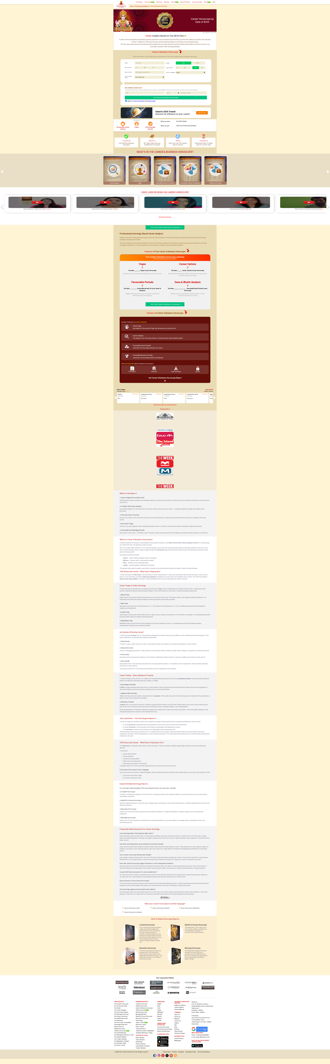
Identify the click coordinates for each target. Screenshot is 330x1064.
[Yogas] (140, 169)
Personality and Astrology (164, 1029)
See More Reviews (165, 217)
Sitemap (174, 1052)
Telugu (159, 1010)
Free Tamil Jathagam (120, 1010)
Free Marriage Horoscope (121, 1014)
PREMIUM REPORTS (142, 1001)
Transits (173, 2)
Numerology (139, 1020)
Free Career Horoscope (120, 1016)
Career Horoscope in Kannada (133, 912)
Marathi (159, 1016)
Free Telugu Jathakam (120, 1039)
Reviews (176, 1029)
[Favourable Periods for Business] (190, 169)
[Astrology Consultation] (198, 1045)
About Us (177, 1014)
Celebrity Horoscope (120, 1031)
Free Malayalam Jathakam (121, 1041)
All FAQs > (165, 897)
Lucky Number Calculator (143, 1046)
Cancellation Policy (190, 1052)
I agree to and (141, 101)
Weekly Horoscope (119, 1028)
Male (183, 63)
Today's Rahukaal (141, 1048)
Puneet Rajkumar (179, 1009)
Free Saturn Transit (119, 1045)
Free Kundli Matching (120, 1033)
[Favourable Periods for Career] (165, 169)
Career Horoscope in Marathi (161, 908)
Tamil (158, 1008)
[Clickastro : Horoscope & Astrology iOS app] (163, 1042)
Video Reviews (178, 1031)
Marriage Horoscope (192, 948)
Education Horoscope (147, 948)
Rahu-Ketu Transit (141, 1024)
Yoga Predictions (140, 1028)
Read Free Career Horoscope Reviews (165, 405)
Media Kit (177, 1019)
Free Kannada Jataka (120, 1043)
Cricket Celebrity (179, 1007)
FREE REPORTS (119, 1001)
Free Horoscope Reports (142, 6)
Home (131, 6)
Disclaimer (181, 1052)
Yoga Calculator (140, 1039)
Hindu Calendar (140, 1037)
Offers (206, 2)
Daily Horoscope (119, 1026)
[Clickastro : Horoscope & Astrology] (163, 1038)
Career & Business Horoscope (144, 1008)
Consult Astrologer (197, 2)
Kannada (159, 1014)
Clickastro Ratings (179, 1033)
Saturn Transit (140, 1026)
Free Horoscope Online (120, 1006)
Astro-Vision (122, 1052)
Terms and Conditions (203, 1052)
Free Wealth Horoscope (121, 1018)
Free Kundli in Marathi (120, 1037)
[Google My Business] (200, 1029)
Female (197, 63)
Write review (209, 389)
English (159, 1004)
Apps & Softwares (185, 2)
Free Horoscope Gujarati (121, 1012)
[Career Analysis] (114, 169)
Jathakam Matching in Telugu (144, 1033)
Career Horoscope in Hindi (132, 908)
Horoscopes (148, 2)
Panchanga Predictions (120, 1024)
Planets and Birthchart (163, 1031)
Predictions (159, 2)
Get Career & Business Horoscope (165, 98)
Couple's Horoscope (141, 1004)
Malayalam (160, 1012)
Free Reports (139, 2)
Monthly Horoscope (141, 1012)
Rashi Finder (139, 1042)
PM (202, 67)
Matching (166, 2)
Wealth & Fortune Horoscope (196, 925)
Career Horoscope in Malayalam (190, 908)
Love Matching (118, 1020)
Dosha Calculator (140, 1044)
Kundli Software (178, 1038)
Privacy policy (151, 101)
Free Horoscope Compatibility (122, 1022)
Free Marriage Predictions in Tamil (123, 1035)
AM (195, 67)
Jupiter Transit (140, 1022)
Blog (175, 1027)
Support (176, 1023)
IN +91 (168, 93)
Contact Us (177, 1021)
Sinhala (159, 1020)
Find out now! (202, 113)
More (214, 2)
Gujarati (159, 1018)
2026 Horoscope (141, 1010)
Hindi (158, 1006)
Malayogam (177, 1040)
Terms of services (138, 101)
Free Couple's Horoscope (121, 1004)
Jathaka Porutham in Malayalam (145, 1031)
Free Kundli (117, 1008)
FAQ (175, 1025)
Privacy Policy (167, 1052)
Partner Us (177, 1016)
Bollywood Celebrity (180, 1005)
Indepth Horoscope (141, 1006)
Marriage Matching (141, 1014)
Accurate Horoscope (163, 1027)
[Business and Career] (215, 169)
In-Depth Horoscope (147, 925)
